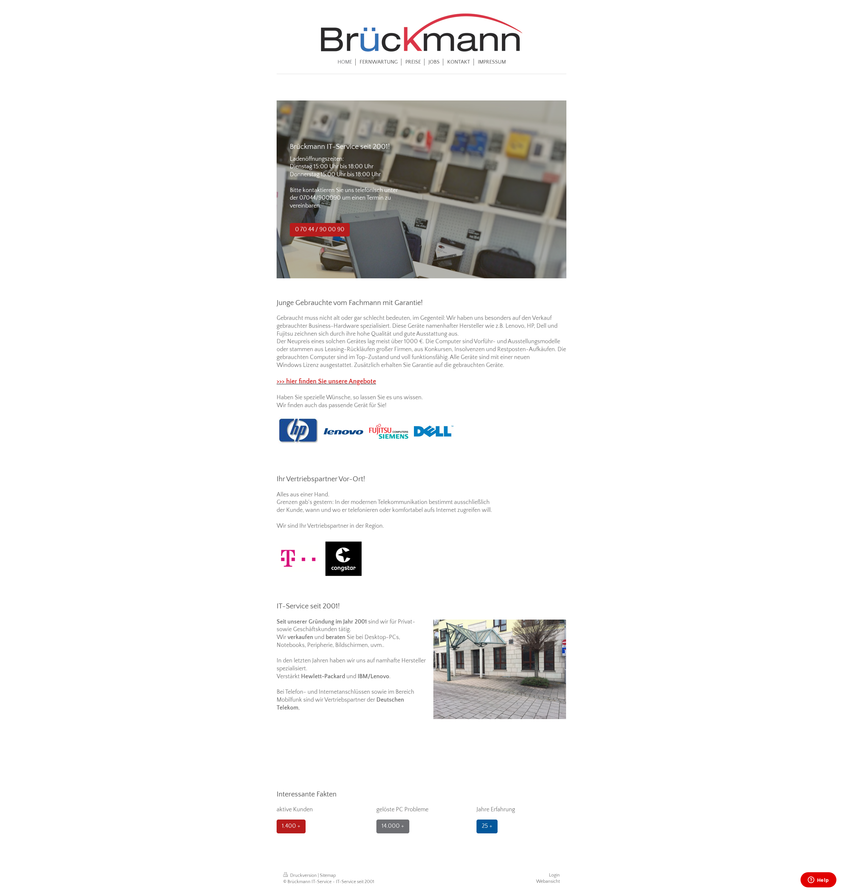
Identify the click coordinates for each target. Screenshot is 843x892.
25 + (487, 826)
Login (554, 875)
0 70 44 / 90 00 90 (319, 229)
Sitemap (328, 875)
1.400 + (291, 826)
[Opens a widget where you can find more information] (818, 880)
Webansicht (548, 881)
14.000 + (393, 826)
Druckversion (303, 875)
